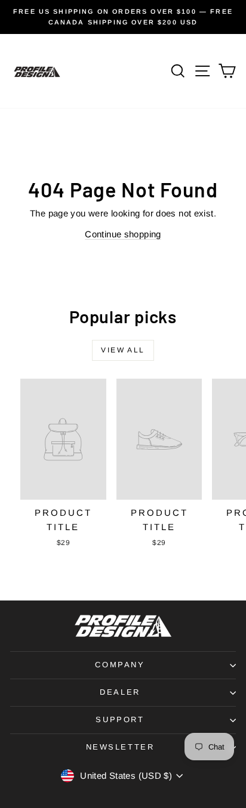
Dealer (120, 692)
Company (119, 664)
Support (120, 719)
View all (122, 350)
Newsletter (120, 746)
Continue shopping (123, 234)
